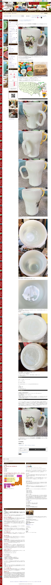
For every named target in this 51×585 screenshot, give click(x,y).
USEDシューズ (44, 16)
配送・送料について (17, 581)
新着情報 (10, 62)
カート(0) (37, 11)
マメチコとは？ (11, 55)
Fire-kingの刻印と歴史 (12, 65)
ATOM (40, 581)
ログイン (22, 11)
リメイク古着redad (40, 16)
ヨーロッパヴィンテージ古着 (43, 15)
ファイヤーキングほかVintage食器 (35, 15)
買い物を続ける (33, 445)
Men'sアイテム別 (11, 48)
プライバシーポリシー (31, 581)
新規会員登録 (15, 11)
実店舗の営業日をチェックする (29, 524)
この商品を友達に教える (21, 445)
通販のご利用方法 (14, 13)
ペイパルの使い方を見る (28, 500)
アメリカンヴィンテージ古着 (35, 16)
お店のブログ (42, 13)
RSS (38, 581)
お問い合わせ (29, 11)
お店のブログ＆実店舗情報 (8, 13)
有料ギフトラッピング (12, 59)
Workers (36, 17)
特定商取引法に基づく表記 (25, 452)
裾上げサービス (11, 51)
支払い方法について (12, 581)
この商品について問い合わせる (27, 445)
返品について (19, 452)
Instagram (39, 17)
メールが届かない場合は (12, 56)
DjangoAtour (33, 17)
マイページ (7, 11)
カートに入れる (38, 449)
